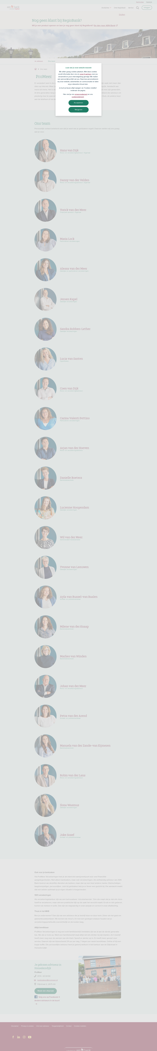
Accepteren (78, 103)
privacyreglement (81, 94)
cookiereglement (78, 97)
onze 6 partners (85, 74)
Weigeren (78, 110)
